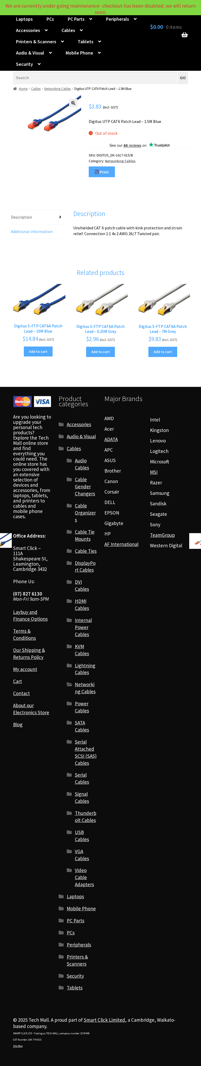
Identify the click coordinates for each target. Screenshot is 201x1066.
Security (24, 64)
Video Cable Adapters (84, 877)
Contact (21, 693)
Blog (18, 724)
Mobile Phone (79, 53)
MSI (154, 472)
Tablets (85, 42)
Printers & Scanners (36, 42)
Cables (68, 30)
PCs (50, 19)
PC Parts (76, 19)
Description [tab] (21, 217)
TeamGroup (162, 535)
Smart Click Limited (104, 1020)
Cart (17, 681)
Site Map (18, 1046)
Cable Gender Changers (85, 486)
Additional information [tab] (32, 231)
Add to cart (38, 351)
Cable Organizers (85, 512)
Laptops (24, 19)
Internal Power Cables (83, 627)
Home (23, 88)
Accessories (28, 30)
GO (183, 77)
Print (104, 172)
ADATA (111, 439)
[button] (73, 103)
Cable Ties (86, 551)
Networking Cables (57, 88)
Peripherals (117, 19)
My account (25, 669)
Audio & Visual (30, 53)
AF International (121, 544)
